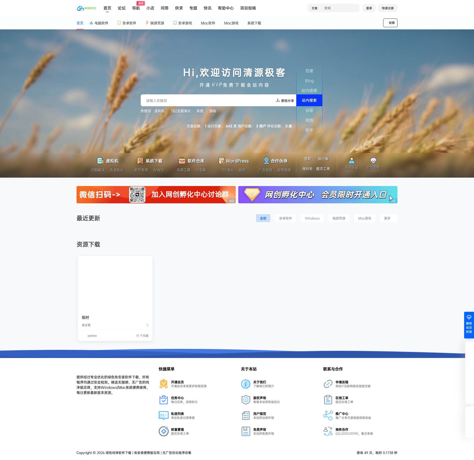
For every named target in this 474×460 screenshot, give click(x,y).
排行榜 (323, 158)
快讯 (208, 8)
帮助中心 (226, 8)
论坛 (122, 8)
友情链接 (284, 169)
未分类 (86, 325)
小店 (150, 8)
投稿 (392, 23)
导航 (136, 6)
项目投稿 (248, 8)
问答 (165, 8)
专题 (193, 8)
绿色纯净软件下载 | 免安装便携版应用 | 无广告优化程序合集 (148, 452)
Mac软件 (208, 23)
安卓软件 (129, 23)
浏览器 (201, 169)
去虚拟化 (117, 169)
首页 (107, 8)
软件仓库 (195, 160)
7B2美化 (227, 169)
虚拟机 (159, 110)
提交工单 (323, 168)
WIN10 (158, 169)
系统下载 (254, 23)
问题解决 (98, 169)
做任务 (307, 168)
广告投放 (266, 169)
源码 (212, 110)
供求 (179, 8)
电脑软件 (101, 23)
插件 (242, 169)
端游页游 (157, 23)
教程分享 (287, 100)
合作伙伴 (279, 160)
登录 (369, 8)
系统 (200, 110)
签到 (307, 158)
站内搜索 (309, 100)
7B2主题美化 (180, 110)
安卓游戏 (185, 23)
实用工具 (184, 169)
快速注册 (388, 8)
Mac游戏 (231, 23)
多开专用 (141, 169)
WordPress (237, 160)
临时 (85, 317)
